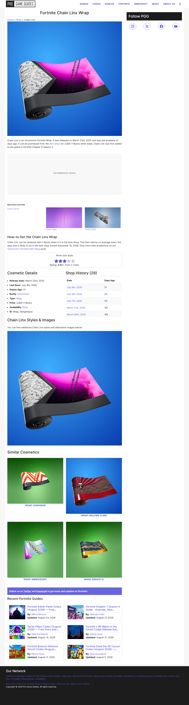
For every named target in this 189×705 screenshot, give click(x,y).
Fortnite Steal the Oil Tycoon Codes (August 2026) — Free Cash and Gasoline (103, 649)
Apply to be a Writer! (80, 684)
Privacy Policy (48, 684)
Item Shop (54, 143)
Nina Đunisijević (40, 634)
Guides (84, 3)
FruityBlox (16, 679)
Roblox (109, 3)
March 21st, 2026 (76, 307)
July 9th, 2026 (74, 287)
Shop (25, 307)
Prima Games (55, 676)
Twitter (27, 591)
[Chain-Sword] (26, 208)
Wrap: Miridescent (35, 579)
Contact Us (21, 684)
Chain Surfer (90, 229)
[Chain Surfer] (103, 217)
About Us (169, 3)
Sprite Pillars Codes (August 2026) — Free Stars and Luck (44, 629)
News (155, 3)
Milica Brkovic (39, 614)
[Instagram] (132, 26)
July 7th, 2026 (74, 300)
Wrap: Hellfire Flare (94, 515)
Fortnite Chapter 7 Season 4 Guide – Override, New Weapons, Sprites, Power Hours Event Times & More (103, 611)
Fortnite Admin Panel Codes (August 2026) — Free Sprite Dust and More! (44, 609)
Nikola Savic (96, 634)
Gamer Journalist (114, 676)
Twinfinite (10, 676)
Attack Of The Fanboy (37, 676)
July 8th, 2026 (74, 294)
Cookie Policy (34, 684)
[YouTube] (175, 26)
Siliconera (67, 676)
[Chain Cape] (64, 217)
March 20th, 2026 (76, 314)
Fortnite (124, 3)
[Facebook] (161, 26)
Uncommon (23, 294)
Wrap (19, 19)
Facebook (41, 591)
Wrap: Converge (35, 505)
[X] (147, 26)
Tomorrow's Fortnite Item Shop (23, 248)
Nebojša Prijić (97, 614)
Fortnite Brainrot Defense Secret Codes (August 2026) (42, 649)
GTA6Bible (40, 679)
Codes (96, 3)
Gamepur (20, 676)
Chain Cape (51, 229)
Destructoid (99, 676)
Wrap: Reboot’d (94, 579)
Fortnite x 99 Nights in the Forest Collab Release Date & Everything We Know (102, 629)
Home (10, 19)
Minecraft (140, 3)
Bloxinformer (28, 679)
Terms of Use (63, 684)
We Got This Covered (82, 676)
